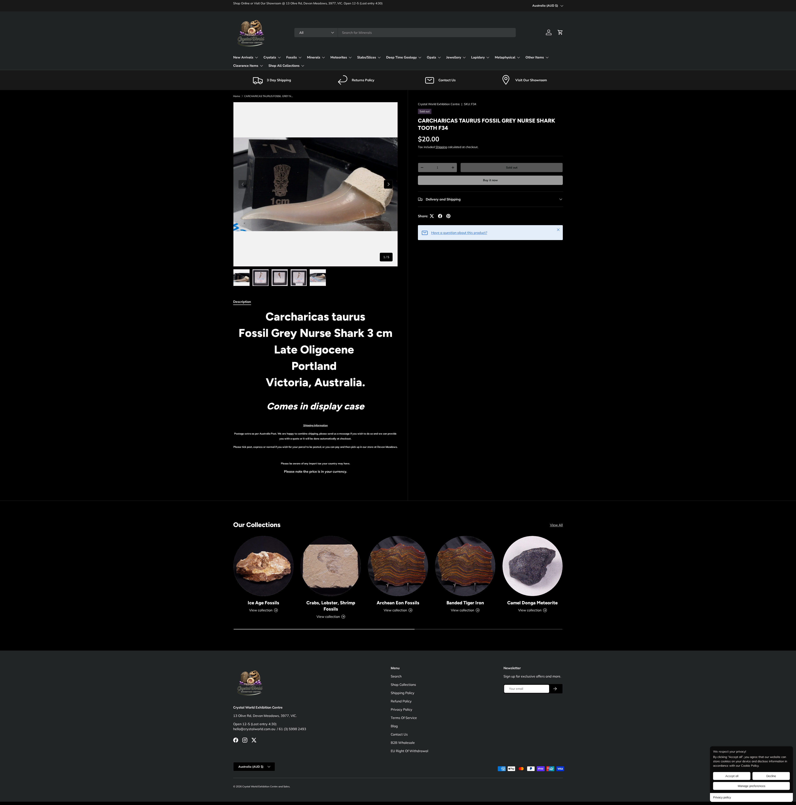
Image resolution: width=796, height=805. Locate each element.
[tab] (242, 301)
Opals (431, 57)
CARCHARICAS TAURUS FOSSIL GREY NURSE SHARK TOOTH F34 (269, 96)
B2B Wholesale (403, 743)
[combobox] (405, 32)
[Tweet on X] (432, 216)
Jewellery (453, 57)
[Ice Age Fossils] (263, 566)
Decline (771, 776)
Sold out (511, 167)
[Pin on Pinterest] (448, 216)
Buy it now (490, 180)
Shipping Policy (402, 693)
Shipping (441, 147)
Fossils (291, 57)
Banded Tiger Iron (465, 603)
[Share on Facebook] (440, 216)
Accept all (731, 776)
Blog (394, 726)
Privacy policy (722, 797)
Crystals (269, 57)
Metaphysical (505, 57)
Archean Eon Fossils (398, 603)
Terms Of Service (404, 718)
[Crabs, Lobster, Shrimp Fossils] (331, 566)
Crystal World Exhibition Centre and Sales (266, 786)
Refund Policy (401, 701)
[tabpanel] (315, 396)
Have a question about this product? (459, 233)
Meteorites (338, 57)
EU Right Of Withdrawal (409, 751)
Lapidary (478, 57)
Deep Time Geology (401, 57)
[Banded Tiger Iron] (465, 566)
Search (396, 676)
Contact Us (399, 734)
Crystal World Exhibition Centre (439, 104)
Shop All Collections (284, 65)
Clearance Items (245, 65)
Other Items (534, 57)
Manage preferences (751, 786)
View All (556, 525)
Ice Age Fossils (263, 603)
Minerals (313, 57)
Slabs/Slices (366, 57)
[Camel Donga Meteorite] (532, 566)
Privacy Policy (401, 709)
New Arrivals (243, 57)
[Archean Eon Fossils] (398, 566)
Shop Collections (403, 684)
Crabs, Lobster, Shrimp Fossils (330, 606)
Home (236, 96)
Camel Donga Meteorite (532, 603)
